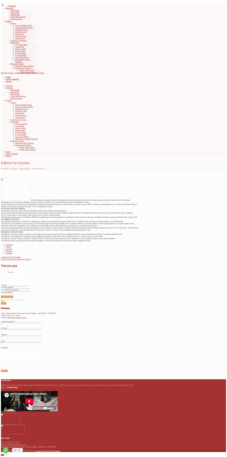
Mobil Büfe (14, 122)
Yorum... (4, 285)
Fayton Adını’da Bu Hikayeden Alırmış (15, 259)
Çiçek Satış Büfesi (22, 137)
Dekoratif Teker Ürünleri (24, 143)
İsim (2, 287)
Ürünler (8, 101)
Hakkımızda (15, 90)
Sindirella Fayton (21, 109)
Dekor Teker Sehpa (27, 147)
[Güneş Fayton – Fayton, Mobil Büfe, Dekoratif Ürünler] (22, 73)
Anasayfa (9, 86)
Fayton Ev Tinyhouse (18, 120)
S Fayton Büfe (20, 133)
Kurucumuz (14, 92)
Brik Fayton (19, 113)
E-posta (4, 290)
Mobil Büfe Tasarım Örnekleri (26, 139)
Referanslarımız (16, 98)
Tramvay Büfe (20, 128)
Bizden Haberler (12, 154)
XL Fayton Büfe (21, 124)
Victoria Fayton (21, 111)
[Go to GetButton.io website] (5, 454)
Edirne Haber (25, 169)
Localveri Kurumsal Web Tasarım (47, 451)
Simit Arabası (20, 130)
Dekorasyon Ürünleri (23, 145)
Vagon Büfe (19, 126)
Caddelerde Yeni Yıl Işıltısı (11, 257)
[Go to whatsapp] (6, 450)
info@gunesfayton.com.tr (17, 318)
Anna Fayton (20, 118)
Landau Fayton (20, 115)
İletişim (8, 156)
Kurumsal (9, 88)
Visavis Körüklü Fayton (24, 107)
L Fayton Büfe (20, 135)
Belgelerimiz (15, 94)
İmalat (8, 152)
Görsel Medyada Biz (18, 96)
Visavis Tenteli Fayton (23, 105)
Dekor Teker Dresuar (28, 150)
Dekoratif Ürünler (17, 141)
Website (4, 292)
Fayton (13, 103)
